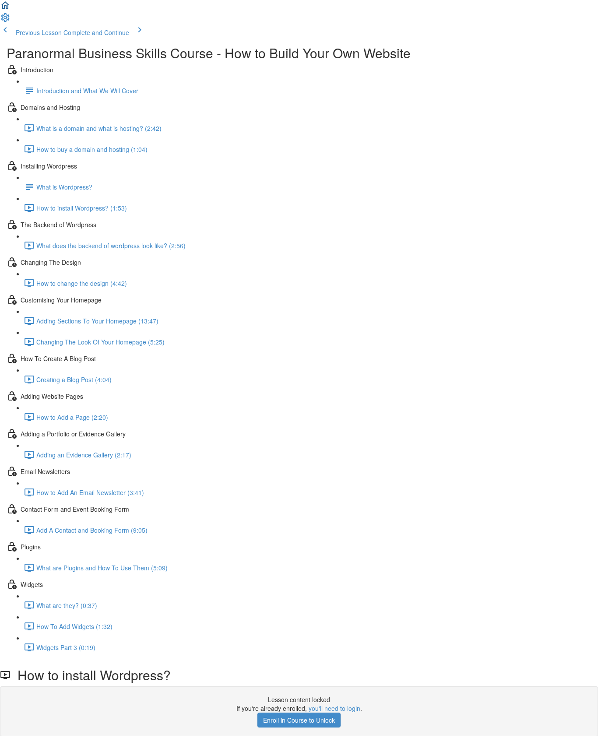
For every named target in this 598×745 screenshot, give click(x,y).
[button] (5, 8)
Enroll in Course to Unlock (299, 720)
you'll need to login (334, 708)
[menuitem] (5, 20)
